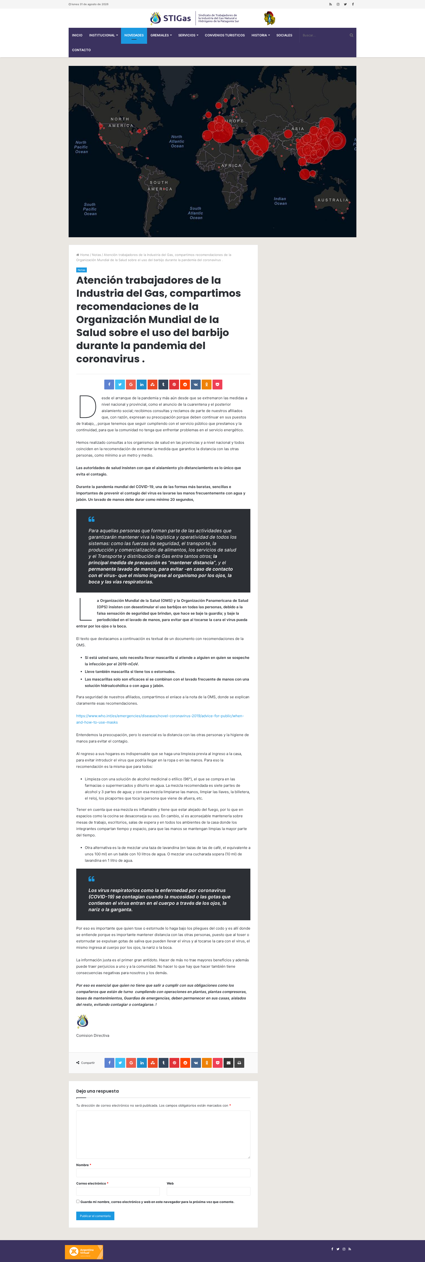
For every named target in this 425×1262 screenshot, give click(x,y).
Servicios (186, 35)
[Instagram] (338, 4)
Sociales (284, 35)
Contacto (81, 50)
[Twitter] (345, 4)
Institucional (102, 35)
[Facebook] (352, 4)
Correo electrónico (92, 1183)
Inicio (77, 35)
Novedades (134, 35)
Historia (259, 35)
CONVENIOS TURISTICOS (225, 35)
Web (170, 1183)
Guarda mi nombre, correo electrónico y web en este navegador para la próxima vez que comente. (157, 1202)
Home (84, 255)
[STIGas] (212, 18)
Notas (96, 255)
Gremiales (160, 35)
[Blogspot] (330, 4)
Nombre (83, 1165)
